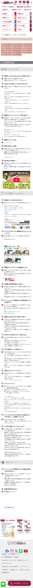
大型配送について (14, 570)
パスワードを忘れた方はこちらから (13, 380)
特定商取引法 (5, 572)
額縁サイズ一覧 (16, 10)
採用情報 (16, 557)
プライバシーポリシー (21, 580)
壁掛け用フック (8, 211)
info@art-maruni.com (14, 311)
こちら (21, 103)
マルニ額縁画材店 (6, 35)
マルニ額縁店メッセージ (14, 554)
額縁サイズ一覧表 (16, 111)
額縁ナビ (28, 96)
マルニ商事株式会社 (7, 557)
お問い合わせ (27, 10)
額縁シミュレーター (8, 134)
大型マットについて (25, 570)
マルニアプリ (13, 560)
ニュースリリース (24, 566)
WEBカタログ (5, 560)
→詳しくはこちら (8, 142)
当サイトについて (11, 580)
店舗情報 (4, 554)
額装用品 (6, 213)
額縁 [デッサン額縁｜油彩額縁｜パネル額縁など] (14, 208)
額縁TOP (5, 10)
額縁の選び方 (12, 80)
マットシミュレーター (7, 563)
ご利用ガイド (5, 570)
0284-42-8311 (10, 313)
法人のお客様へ (14, 566)
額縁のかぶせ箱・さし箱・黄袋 (10, 209)
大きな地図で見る (9, 507)
